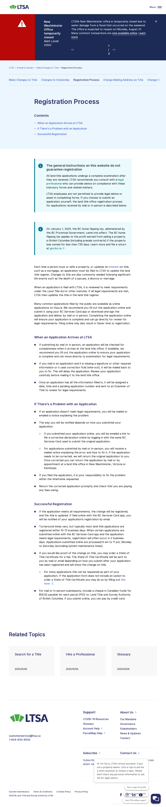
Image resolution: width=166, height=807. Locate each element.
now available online (124, 33)
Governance (127, 724)
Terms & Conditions (42, 791)
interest (114, 266)
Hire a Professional (80, 654)
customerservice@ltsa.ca (25, 735)
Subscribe (90, 753)
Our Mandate (128, 719)
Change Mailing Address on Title (123, 79)
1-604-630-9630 (19, 739)
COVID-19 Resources (96, 719)
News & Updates (130, 733)
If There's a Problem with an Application (62, 128)
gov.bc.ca (56, 248)
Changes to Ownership (55, 79)
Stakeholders (128, 728)
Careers (125, 738)
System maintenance (19, 791)
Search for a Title (28, 654)
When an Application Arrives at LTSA (60, 123)
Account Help (91, 728)
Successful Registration (52, 134)
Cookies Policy (63, 791)
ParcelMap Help (92, 733)
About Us (126, 712)
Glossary (124, 654)
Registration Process (86, 79)
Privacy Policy (81, 791)
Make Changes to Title (23, 79)
